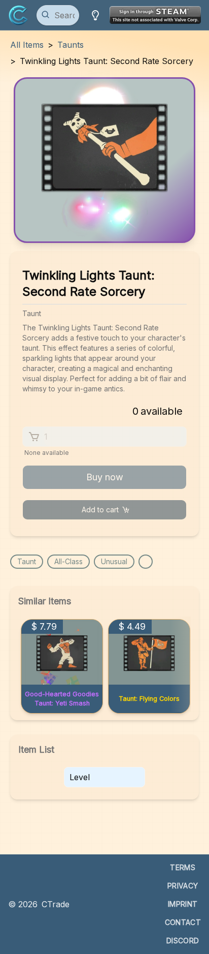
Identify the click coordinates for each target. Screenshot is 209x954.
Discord (182, 940)
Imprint (182, 904)
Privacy (182, 885)
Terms (182, 867)
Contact (183, 922)
